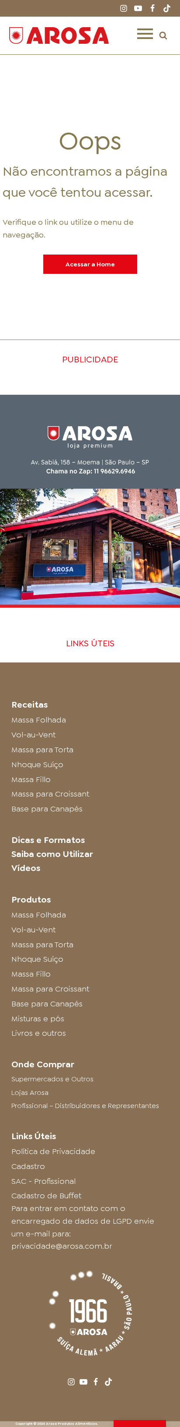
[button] (163, 35)
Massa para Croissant (50, 794)
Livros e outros (38, 1033)
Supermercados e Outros (52, 1079)
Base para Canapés (47, 809)
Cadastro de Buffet (46, 1195)
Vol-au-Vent (33, 734)
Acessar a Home (90, 264)
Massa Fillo (31, 779)
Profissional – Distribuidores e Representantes (85, 1105)
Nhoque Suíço (37, 764)
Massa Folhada (38, 720)
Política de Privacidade (53, 1151)
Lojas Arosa (29, 1092)
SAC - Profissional (43, 1181)
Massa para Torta (42, 749)
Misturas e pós (37, 1018)
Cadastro (28, 1166)
